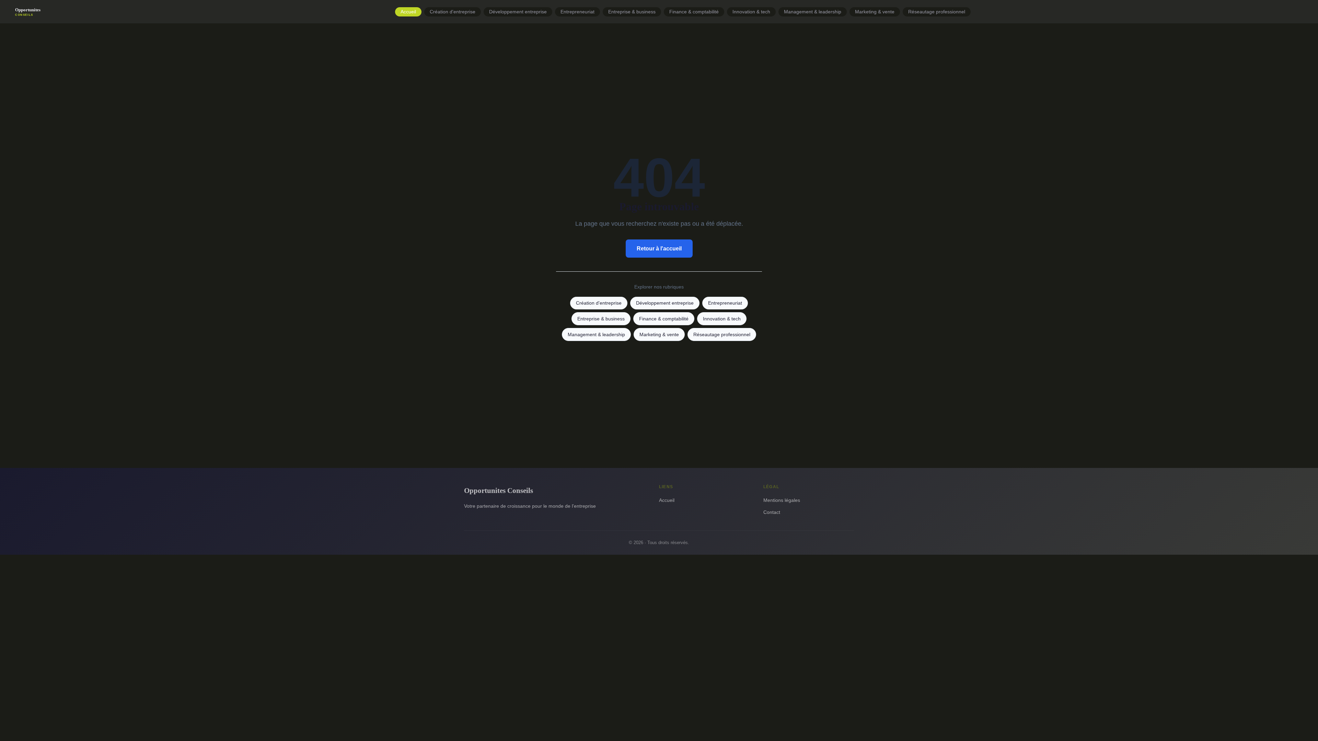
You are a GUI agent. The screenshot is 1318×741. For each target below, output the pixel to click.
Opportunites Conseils (498, 490)
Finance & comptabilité (694, 11)
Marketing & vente (874, 11)
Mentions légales (781, 500)
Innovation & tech (751, 11)
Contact (771, 512)
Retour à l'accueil (659, 248)
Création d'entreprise (452, 11)
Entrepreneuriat (577, 11)
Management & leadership (812, 11)
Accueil (408, 11)
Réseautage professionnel (936, 11)
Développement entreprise (518, 11)
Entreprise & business (632, 11)
